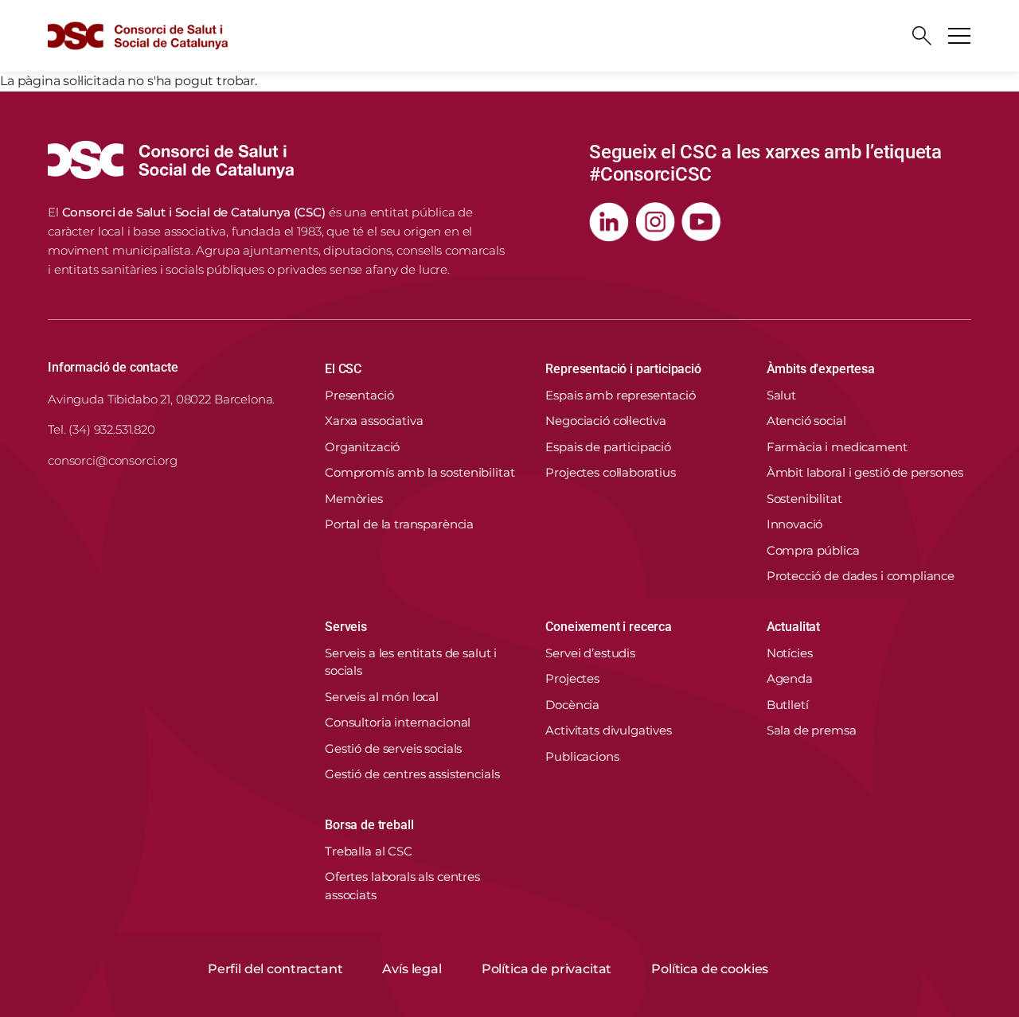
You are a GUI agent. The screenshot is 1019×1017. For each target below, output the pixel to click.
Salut (781, 395)
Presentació (359, 395)
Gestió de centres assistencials (412, 773)
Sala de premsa (812, 730)
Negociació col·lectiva (605, 420)
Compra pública (813, 550)
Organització (362, 446)
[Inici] (138, 36)
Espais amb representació (620, 395)
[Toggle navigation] (959, 36)
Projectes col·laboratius (610, 472)
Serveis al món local (382, 696)
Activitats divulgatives (608, 730)
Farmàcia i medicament (837, 446)
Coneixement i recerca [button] (608, 626)
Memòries (354, 498)
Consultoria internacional (397, 722)
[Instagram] (655, 222)
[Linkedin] (609, 222)
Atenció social (806, 420)
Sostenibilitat (804, 498)
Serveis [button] (346, 626)
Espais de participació (608, 446)
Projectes (572, 678)
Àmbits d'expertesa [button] (821, 368)
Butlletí (788, 704)
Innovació (795, 524)
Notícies (790, 652)
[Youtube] (701, 222)
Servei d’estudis (590, 652)
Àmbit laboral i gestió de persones (865, 472)
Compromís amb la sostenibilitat (419, 472)
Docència (572, 704)
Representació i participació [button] (623, 368)
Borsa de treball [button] (369, 824)
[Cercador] (921, 35)
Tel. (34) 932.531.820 (101, 429)
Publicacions (582, 756)
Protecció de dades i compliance (861, 575)
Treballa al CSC (368, 851)
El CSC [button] (343, 368)
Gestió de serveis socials (393, 748)
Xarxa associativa (374, 420)
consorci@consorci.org (113, 460)
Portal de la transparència (399, 524)
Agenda (790, 678)
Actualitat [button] (793, 626)
